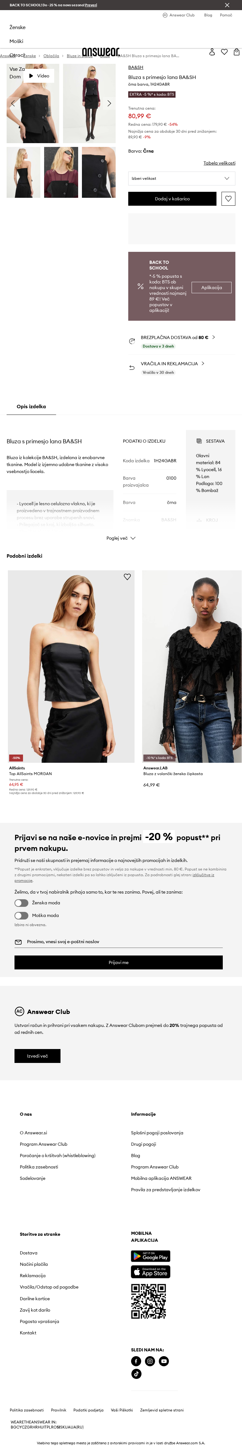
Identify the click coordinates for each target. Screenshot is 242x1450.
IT (45, 1427)
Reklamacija (33, 1275)
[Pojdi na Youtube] (164, 1361)
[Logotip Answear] (101, 52)
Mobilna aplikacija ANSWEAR (161, 1178)
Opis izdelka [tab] (31, 406)
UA (68, 1427)
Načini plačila (34, 1264)
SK (62, 1427)
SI (58, 1427)
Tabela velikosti (219, 163)
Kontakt (28, 1333)
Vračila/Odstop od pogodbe (49, 1287)
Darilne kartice (35, 1298)
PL (49, 1427)
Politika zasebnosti (39, 1167)
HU (40, 1427)
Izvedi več (37, 1056)
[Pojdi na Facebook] (136, 1361)
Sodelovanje (32, 1178)
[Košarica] (236, 52)
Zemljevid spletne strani (162, 1410)
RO (54, 1427)
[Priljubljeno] (224, 52)
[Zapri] (227, 5)
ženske (17, 27)
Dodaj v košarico (172, 199)
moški (16, 41)
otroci (17, 55)
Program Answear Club (43, 1144)
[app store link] (150, 1271)
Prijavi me (119, 962)
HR (35, 1427)
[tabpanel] (121, 479)
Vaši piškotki (122, 1410)
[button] (181, 178)
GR (29, 1427)
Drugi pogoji (143, 1144)
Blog (135, 1155)
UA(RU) (77, 1427)
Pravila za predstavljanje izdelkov (165, 1189)
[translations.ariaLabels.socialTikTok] (136, 1374)
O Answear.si (33, 1133)
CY (19, 1427)
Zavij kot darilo (35, 1310)
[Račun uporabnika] (212, 52)
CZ (24, 1427)
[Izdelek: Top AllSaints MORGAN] (71, 666)
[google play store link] (150, 1256)
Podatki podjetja (88, 1410)
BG (13, 1427)
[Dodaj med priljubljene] (228, 199)
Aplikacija (211, 287)
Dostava (28, 1253)
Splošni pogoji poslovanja (157, 1133)
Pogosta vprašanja (39, 1321)
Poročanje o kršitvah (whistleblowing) (57, 1155)
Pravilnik (58, 1410)
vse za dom (17, 73)
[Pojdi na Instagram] (150, 1361)
